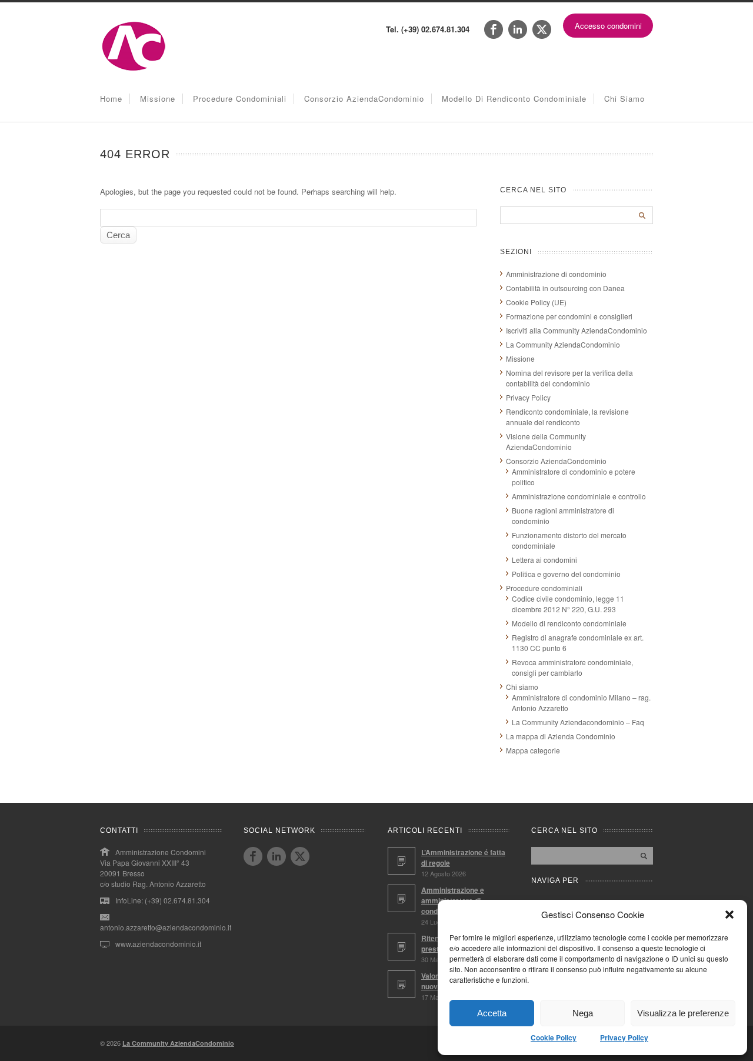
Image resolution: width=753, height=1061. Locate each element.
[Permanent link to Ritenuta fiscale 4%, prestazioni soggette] (401, 946)
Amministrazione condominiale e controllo (579, 496)
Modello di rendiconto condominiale (514, 98)
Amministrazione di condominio (556, 274)
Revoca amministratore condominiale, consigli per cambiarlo (572, 667)
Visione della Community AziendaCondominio (546, 441)
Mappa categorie (533, 750)
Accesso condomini (608, 25)
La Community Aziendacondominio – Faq (578, 722)
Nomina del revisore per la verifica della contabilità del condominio (569, 378)
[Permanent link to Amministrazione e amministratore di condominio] (401, 898)
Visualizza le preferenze (683, 1013)
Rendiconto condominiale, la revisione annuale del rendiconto (567, 416)
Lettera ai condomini (544, 560)
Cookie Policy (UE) (536, 302)
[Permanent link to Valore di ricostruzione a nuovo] (401, 984)
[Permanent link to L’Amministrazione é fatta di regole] (401, 861)
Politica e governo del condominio (566, 574)
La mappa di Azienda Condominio (560, 736)
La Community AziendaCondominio (563, 344)
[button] (729, 914)
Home (111, 98)
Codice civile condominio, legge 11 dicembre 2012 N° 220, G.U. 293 (568, 603)
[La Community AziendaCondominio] (134, 69)
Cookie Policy (554, 1037)
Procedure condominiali (239, 98)
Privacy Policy (624, 1037)
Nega (582, 1013)
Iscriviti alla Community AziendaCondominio (576, 330)
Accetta (492, 1013)
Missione (157, 98)
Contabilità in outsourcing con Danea (565, 288)
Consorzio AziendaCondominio (364, 98)
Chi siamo (624, 98)
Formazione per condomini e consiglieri (569, 316)
